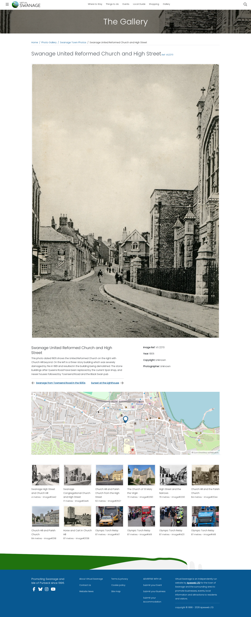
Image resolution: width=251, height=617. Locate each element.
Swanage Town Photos (73, 42)
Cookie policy (118, 585)
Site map (116, 591)
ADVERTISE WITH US (152, 578)
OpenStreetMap (200, 452)
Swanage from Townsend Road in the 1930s (60, 383)
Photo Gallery (49, 42)
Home (34, 42)
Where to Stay (95, 4)
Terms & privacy (119, 578)
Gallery (166, 4)
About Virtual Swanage (91, 578)
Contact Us (85, 585)
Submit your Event (152, 585)
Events (126, 4)
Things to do (112, 4)
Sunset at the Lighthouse (105, 383)
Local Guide (139, 4)
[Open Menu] (7, 4)
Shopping (154, 4)
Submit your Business (154, 591)
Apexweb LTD (193, 582)
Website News (86, 591)
